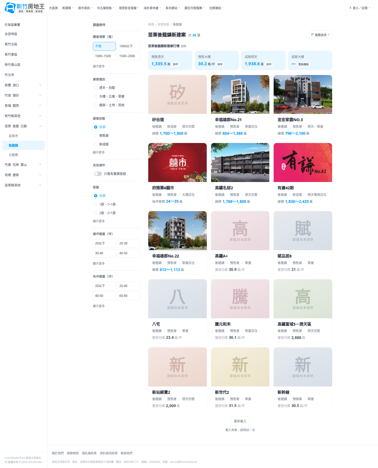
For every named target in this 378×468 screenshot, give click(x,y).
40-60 (99, 295)
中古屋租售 (104, 8)
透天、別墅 (107, 87)
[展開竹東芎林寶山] (40, 165)
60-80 (123, 295)
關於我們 (58, 453)
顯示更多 (99, 66)
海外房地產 (151, 8)
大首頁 (53, 8)
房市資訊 (84, 8)
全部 (102, 127)
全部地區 (11, 34)
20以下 (100, 243)
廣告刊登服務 (193, 8)
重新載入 (240, 421)
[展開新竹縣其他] (40, 116)
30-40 (99, 253)
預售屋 (104, 135)
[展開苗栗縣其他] (40, 185)
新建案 (66, 8)
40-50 (123, 253)
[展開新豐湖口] (40, 85)
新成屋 (104, 144)
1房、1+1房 (107, 204)
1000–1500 (103, 56)
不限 (98, 46)
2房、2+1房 (107, 213)
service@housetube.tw (183, 461)
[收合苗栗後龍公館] (40, 126)
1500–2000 (127, 56)
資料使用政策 (109, 453)
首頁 (151, 24)
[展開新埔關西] (40, 105)
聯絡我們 (126, 453)
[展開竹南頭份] (40, 95)
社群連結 (215, 8)
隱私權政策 (89, 453)
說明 (183, 46)
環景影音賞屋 (128, 8)
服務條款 (73, 453)
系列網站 (171, 8)
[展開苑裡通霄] (40, 175)
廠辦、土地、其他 (111, 105)
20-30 (123, 243)
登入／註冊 (360, 8)
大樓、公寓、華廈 (111, 96)
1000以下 (126, 46)
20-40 (123, 286)
